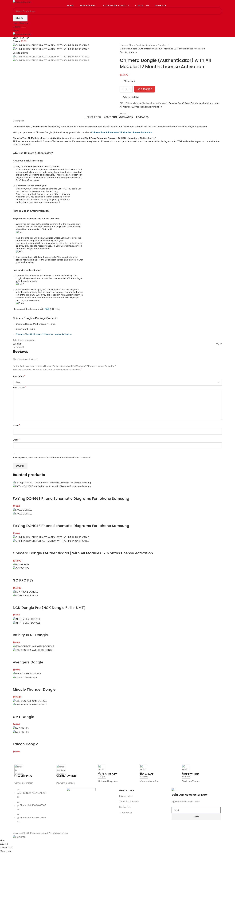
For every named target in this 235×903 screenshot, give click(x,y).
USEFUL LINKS (126, 790)
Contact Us (125, 807)
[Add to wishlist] (34, 492)
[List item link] (39, 807)
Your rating (19, 375)
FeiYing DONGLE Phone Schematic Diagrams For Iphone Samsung (71, 498)
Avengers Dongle (28, 662)
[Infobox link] (33, 775)
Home (123, 45)
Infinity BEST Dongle (30, 634)
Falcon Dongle (25, 744)
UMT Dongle (23, 716)
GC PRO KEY (23, 580)
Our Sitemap (125, 812)
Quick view (25, 492)
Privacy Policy (126, 796)
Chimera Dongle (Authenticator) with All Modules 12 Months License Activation (83, 553)
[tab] (94, 117)
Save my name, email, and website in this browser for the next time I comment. (52, 457)
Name (16, 425)
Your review (19, 387)
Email (16, 439)
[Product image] (52, 486)
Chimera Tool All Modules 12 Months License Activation (44, 334)
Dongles (162, 45)
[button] (17, 492)
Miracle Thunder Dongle (34, 689)
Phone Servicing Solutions (142, 45)
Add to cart (144, 89)
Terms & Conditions (129, 801)
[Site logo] (22, 1)
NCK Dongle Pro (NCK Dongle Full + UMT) (49, 607)
